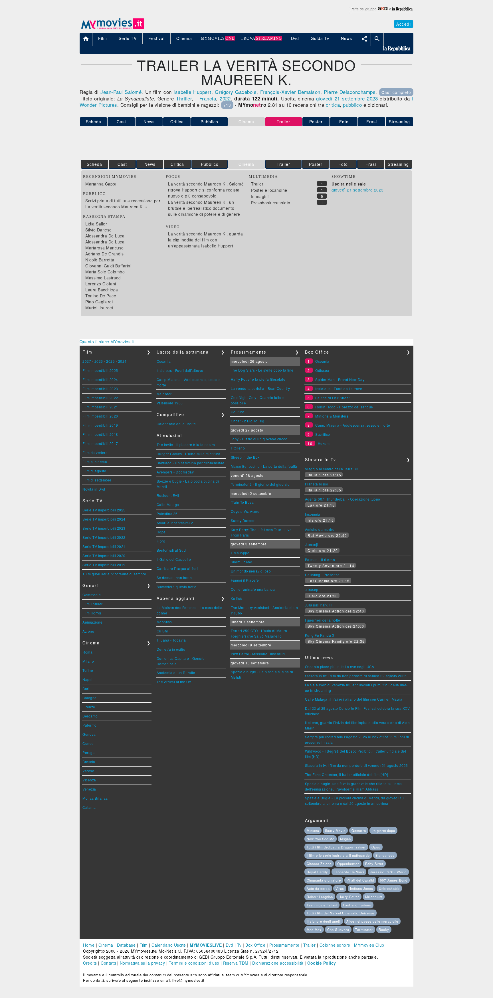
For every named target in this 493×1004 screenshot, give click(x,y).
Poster (316, 121)
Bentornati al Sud (171, 550)
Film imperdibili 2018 (100, 434)
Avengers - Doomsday (175, 471)
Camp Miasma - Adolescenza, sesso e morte (352, 425)
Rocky (384, 929)
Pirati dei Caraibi (360, 880)
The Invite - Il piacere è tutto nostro (186, 444)
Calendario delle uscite (176, 423)
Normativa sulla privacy (142, 963)
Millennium (373, 896)
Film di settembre (97, 479)
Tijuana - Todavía (171, 640)
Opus (375, 847)
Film (144, 945)
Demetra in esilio (171, 649)
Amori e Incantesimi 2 (175, 522)
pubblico (352, 104)
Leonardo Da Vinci (349, 872)
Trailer (283, 164)
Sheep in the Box (245, 457)
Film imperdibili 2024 (100, 379)
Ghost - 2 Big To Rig (247, 420)
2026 (98, 361)
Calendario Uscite (168, 945)
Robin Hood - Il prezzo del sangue (344, 406)
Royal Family (317, 872)
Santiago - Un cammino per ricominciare (191, 462)
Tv (239, 945)
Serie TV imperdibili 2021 (104, 546)
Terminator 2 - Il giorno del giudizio (260, 484)
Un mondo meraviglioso (251, 570)
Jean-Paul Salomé (121, 91)
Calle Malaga (168, 504)
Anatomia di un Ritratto (176, 672)
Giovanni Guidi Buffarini (108, 266)
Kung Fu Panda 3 (319, 635)
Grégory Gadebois (235, 91)
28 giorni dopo (383, 830)
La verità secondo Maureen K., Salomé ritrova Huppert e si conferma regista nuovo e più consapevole (206, 190)
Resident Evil (168, 495)
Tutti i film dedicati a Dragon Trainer (336, 847)
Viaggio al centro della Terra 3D (332, 468)
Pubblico (209, 121)
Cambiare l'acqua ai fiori (177, 568)
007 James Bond (393, 880)
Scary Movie (335, 830)
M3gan (345, 838)
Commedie (91, 594)
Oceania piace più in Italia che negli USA (339, 666)
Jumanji (311, 544)
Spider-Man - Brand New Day (339, 379)
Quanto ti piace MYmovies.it (107, 341)
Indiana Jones (361, 888)
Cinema (105, 945)
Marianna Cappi (100, 184)
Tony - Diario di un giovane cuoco (259, 438)
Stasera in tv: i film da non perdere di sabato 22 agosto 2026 (356, 675)
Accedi (403, 24)
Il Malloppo (240, 552)
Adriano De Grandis (104, 254)
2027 (86, 361)
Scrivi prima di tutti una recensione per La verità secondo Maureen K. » (122, 203)
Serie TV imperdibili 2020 (104, 555)
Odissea (322, 370)
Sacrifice (322, 434)
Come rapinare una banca (253, 589)
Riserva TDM (235, 963)
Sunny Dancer (243, 520)
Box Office (255, 945)
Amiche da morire (320, 529)
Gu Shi (162, 630)
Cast (121, 121)
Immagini (260, 196)
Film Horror (92, 612)
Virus (340, 888)
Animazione (92, 622)
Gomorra (358, 830)
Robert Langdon (320, 896)
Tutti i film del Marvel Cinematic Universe (340, 913)
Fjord (161, 541)
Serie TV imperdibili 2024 (104, 519)
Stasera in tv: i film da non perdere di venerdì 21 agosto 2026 (356, 765)
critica (333, 104)
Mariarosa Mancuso (104, 248)
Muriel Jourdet (99, 308)
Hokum (324, 443)
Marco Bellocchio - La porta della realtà (264, 466)
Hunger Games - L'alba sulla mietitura (189, 453)
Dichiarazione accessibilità (278, 963)
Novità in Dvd (93, 489)
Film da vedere (95, 452)
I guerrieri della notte (322, 620)
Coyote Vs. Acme (245, 511)
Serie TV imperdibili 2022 (104, 537)
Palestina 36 (167, 513)
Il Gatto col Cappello (174, 559)
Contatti (108, 963)
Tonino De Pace (100, 296)
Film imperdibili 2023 (100, 388)
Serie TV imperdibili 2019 (104, 564)
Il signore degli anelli (324, 921)
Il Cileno (238, 447)
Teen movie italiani (322, 905)
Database (126, 945)
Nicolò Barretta (99, 260)
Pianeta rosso (316, 483)
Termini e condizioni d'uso (194, 963)
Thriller (184, 98)
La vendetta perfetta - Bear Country (260, 388)
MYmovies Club (369, 945)
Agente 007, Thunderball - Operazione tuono (342, 499)
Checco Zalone (319, 863)
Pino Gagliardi (99, 302)
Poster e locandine (269, 190)
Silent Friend (241, 561)
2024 (122, 361)
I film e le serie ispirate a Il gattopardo (338, 855)
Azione (88, 631)
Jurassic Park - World (388, 872)
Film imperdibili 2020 (100, 416)
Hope (161, 531)
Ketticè (237, 598)
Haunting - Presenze (322, 574)
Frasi (371, 121)
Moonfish (164, 621)
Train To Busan (243, 502)
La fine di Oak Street (332, 397)
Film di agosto (94, 470)
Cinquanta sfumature (324, 880)
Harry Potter (349, 896)
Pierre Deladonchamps (349, 91)
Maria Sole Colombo (105, 272)
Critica (177, 121)
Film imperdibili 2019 (100, 425)
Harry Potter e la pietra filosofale (258, 379)
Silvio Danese (98, 230)
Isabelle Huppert (192, 91)
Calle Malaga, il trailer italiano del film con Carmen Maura (354, 699)
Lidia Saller (96, 224)
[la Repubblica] (381, 12)
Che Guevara (338, 929)
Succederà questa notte (177, 586)
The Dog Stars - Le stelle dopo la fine (262, 370)
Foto (344, 121)
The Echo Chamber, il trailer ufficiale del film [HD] (346, 774)
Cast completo (396, 92)
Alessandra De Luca (104, 236)
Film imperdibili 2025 (100, 370)
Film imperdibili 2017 (100, 443)
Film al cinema (94, 461)
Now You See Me (320, 838)
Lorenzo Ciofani (100, 284)
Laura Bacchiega (101, 290)
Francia (207, 98)
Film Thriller (92, 603)
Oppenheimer (348, 863)
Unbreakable (389, 888)
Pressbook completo (270, 202)
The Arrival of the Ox (174, 681)
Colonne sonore (335, 945)
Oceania (164, 361)
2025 (110, 361)
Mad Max (314, 929)
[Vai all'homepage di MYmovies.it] (112, 28)
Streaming (399, 121)
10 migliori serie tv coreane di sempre (114, 573)
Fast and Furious (357, 905)
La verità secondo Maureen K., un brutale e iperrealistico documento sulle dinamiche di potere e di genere (204, 208)
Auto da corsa (318, 888)
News (149, 121)
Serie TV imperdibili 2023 (104, 528)
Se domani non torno (174, 577)
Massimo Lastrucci (103, 278)
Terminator (364, 929)
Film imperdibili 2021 (100, 406)
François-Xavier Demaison (290, 91)
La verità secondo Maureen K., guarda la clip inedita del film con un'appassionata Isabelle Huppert (205, 240)
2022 (225, 98)
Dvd (229, 945)
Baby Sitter (374, 863)
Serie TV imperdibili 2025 (104, 509)
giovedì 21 (328, 98)
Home (88, 945)
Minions (313, 830)
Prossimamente (284, 945)
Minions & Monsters (331, 416)
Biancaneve (385, 855)
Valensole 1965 (170, 402)
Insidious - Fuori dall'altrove (180, 370)
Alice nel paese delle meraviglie (372, 921)
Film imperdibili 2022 (100, 397)
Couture (238, 411)
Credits (90, 963)
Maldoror (164, 393)
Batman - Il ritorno (320, 559)
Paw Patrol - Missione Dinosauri (258, 653)
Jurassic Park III (318, 604)
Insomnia (312, 514)
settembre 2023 (360, 98)
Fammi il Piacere (245, 580)
